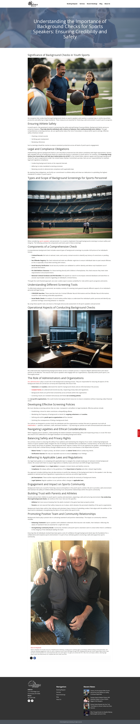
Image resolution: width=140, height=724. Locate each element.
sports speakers (44, 241)
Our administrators (34, 381)
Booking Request (72, 4)
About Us (107, 4)
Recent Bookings (92, 4)
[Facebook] (34, 658)
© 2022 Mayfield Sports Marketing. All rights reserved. (71, 722)
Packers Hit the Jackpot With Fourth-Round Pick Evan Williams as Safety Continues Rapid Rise (100, 692)
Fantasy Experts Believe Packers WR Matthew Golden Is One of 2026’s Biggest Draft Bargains (100, 699)
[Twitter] (31, 658)
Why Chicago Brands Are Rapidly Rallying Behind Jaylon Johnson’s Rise (101, 713)
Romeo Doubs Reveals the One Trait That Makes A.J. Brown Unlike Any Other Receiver (101, 706)
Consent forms (36, 390)
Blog (100, 4)
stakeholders (32, 425)
